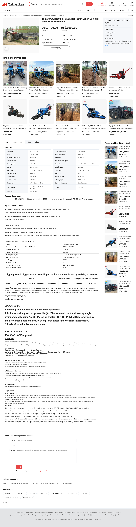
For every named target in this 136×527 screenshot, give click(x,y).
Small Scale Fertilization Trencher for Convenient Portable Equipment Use (125, 237)
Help (98, 10)
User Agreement (79, 519)
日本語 (90, 515)
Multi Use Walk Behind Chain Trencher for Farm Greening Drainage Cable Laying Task (125, 193)
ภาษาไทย (100, 515)
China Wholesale (59, 512)
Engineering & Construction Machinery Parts (45, 483)
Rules (132, 10)
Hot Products (19, 512)
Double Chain (43, 493)
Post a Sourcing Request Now (50, 471)
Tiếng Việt (113, 515)
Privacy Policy (97, 519)
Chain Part (20, 493)
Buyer (88, 10)
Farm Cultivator (68, 483)
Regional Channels (92, 512)
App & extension (110, 10)
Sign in (132, 5)
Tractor (32, 161)
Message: (12, 450)
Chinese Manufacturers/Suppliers (44, 512)
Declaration (89, 519)
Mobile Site (111, 512)
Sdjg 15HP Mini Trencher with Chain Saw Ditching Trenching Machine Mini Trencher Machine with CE (125, 222)
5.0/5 (111, 29)
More (106, 46)
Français (42, 515)
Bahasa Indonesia (123, 515)
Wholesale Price (71, 512)
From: (13, 441)
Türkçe (107, 515)
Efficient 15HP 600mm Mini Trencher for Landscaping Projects (125, 207)
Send (19, 467)
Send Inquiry (56, 48)
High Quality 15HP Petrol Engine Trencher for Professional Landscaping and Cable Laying (125, 267)
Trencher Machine (71, 493)
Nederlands (72, 515)
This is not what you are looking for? (27, 471)
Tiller (4, 483)
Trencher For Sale (56, 493)
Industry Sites (80, 512)
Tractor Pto (84, 493)
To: (14, 445)
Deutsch (64, 515)
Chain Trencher (28, 498)
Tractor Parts (9, 493)
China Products (29, 512)
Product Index (102, 512)
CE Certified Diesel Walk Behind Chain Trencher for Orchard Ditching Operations (125, 163)
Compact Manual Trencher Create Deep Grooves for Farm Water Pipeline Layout (125, 148)
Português (35, 515)
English (21, 515)
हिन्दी (95, 515)
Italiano (58, 515)
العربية (78, 515)
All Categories (9, 10)
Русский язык (50, 515)
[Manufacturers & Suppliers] (13, 4)
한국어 (84, 515)
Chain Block (31, 493)
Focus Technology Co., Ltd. (55, 519)
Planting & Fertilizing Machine (19, 483)
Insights (118, 512)
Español (28, 515)
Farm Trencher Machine (12, 498)
